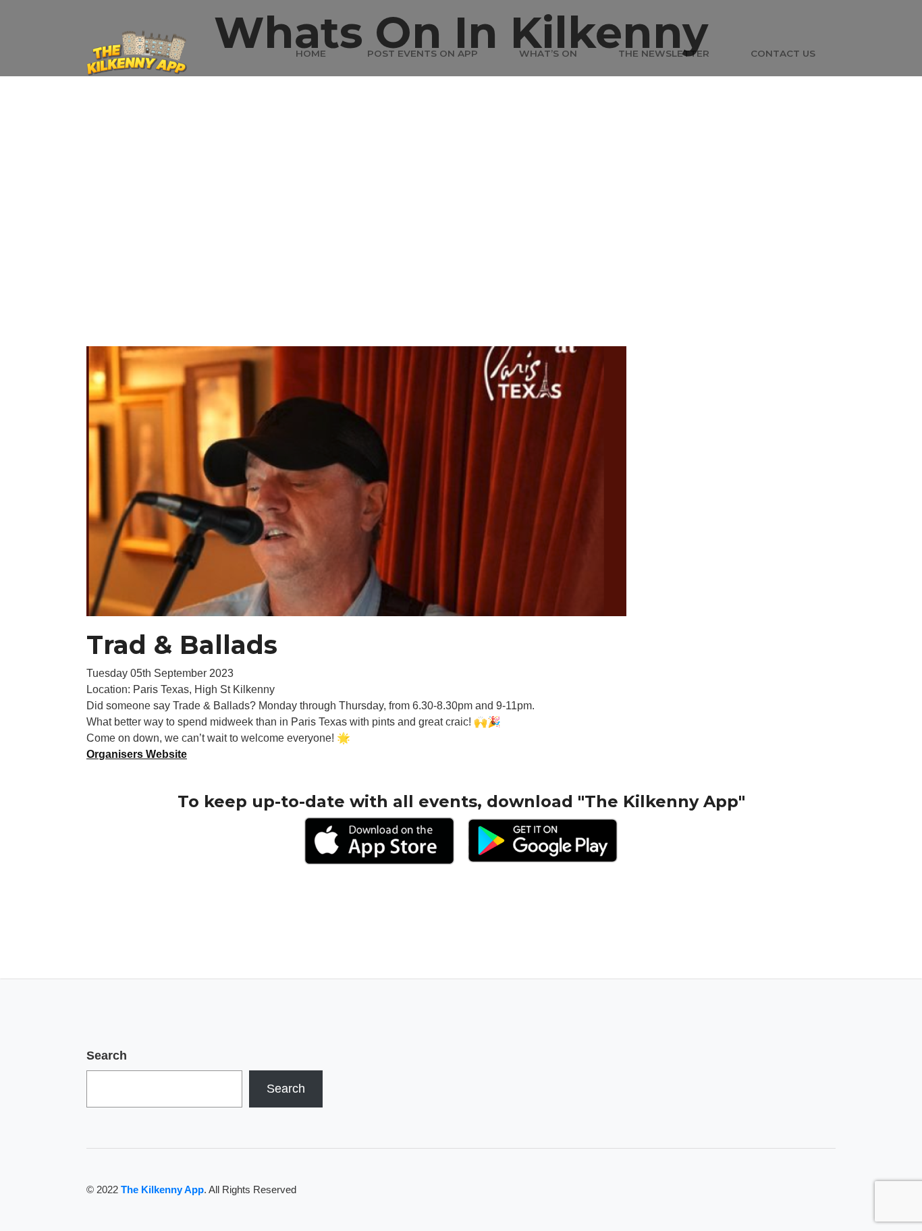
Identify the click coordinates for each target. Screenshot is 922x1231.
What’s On (548, 53)
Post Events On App (422, 53)
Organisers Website (136, 754)
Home (311, 53)
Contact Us (783, 53)
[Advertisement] (461, 245)
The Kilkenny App (162, 1189)
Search (106, 1055)
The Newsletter (663, 53)
